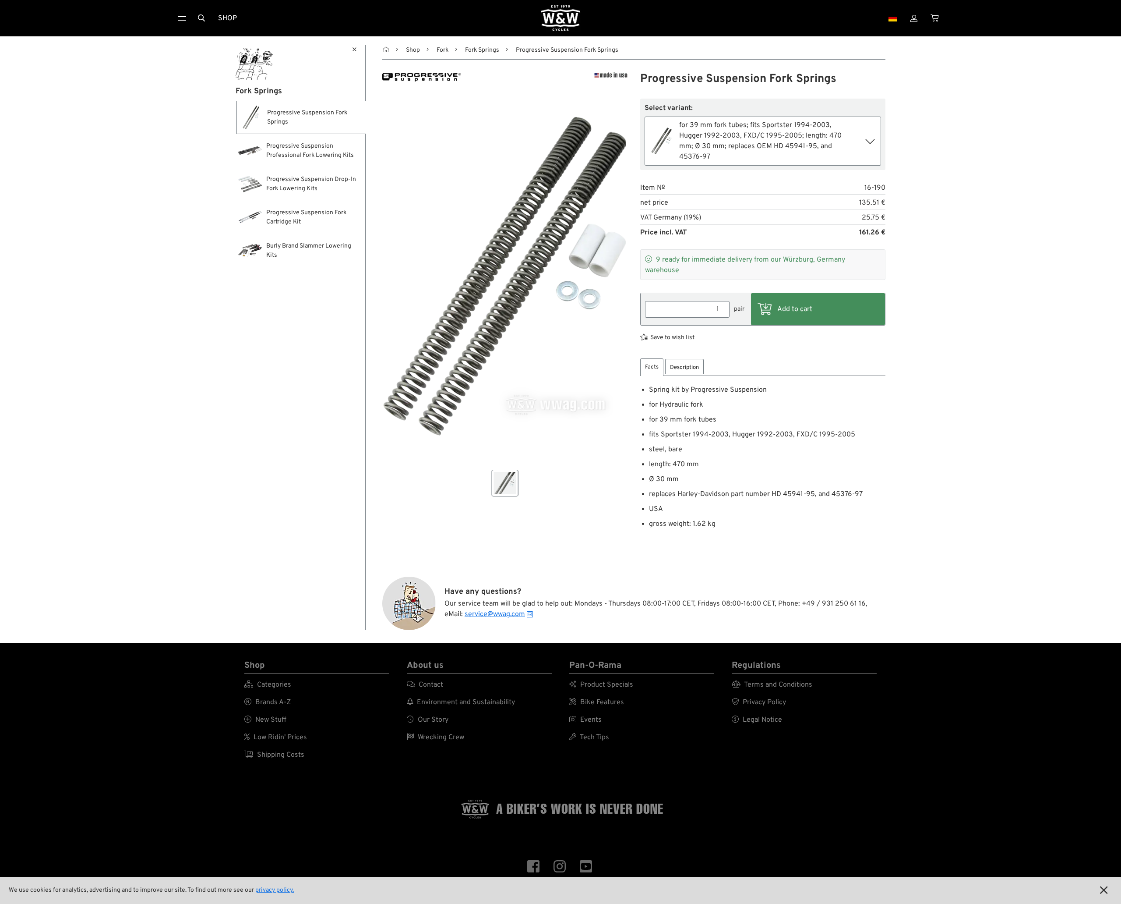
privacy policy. (274, 890)
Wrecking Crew (435, 737)
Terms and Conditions (772, 685)
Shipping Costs (274, 755)
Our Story (427, 720)
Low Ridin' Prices (275, 737)
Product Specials (601, 685)
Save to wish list (672, 337)
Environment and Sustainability (461, 702)
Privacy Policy (759, 702)
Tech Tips (589, 737)
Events (585, 720)
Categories (267, 685)
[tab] (651, 367)
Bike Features (596, 702)
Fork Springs (482, 50)
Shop (227, 18)
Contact (425, 685)
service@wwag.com (495, 614)
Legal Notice (757, 720)
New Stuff (265, 720)
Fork (442, 50)
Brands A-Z (267, 702)
